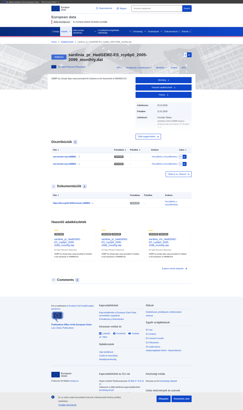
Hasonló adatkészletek (162, 87)
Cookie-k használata (108, 356)
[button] (50, 2)
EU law (149, 330)
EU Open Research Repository (72, 67)
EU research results (155, 338)
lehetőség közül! (106, 390)
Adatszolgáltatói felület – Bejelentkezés (163, 350)
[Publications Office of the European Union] (73, 316)
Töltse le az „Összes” (177, 174)
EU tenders (151, 334)
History (162, 95)
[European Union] (73, 374)
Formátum (119, 150)
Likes (181, 150)
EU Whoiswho (152, 343)
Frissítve (134, 150)
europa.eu (74, 381)
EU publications (153, 347)
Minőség (162, 80)
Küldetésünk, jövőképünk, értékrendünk (163, 312)
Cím (55, 150)
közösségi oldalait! (168, 381)
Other (104, 337)
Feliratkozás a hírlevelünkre (111, 319)
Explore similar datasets (175, 268)
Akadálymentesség (107, 359)
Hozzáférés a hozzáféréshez (164, 157)
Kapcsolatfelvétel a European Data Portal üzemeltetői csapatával (117, 314)
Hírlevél (149, 316)
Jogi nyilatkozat (106, 352)
